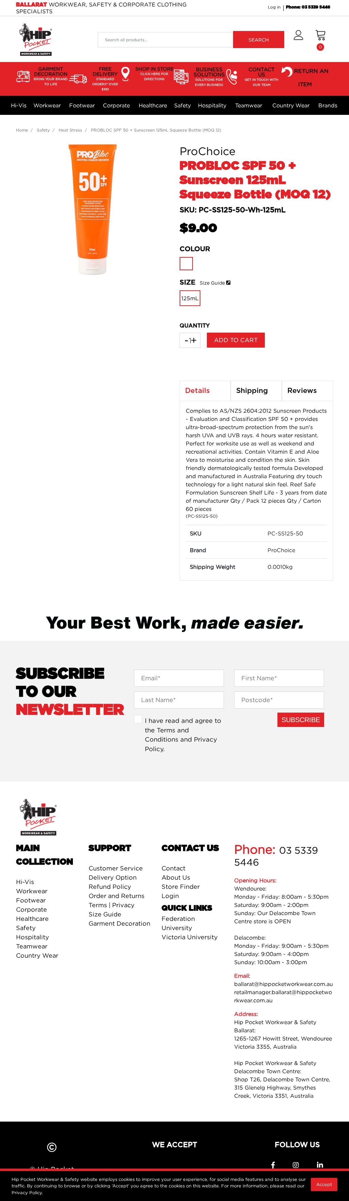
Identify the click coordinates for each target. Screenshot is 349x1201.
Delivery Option (113, 877)
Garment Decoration (119, 923)
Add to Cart (236, 340)
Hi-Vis (19, 105)
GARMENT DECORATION (50, 76)
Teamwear (248, 105)
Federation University (178, 923)
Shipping (252, 390)
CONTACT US (261, 76)
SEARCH (258, 39)
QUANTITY (195, 326)
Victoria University (190, 937)
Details (197, 390)
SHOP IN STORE (154, 73)
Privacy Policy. (27, 1192)
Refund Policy (110, 886)
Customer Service (116, 868)
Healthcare (153, 105)
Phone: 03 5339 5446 (308, 7)
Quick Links (187, 908)
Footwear (82, 105)
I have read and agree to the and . (183, 734)
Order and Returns (117, 896)
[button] (298, 39)
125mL (190, 298)
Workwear (47, 105)
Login (170, 896)
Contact (173, 868)
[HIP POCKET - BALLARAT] (35, 39)
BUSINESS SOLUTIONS (209, 76)
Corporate (116, 105)
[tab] (205, 391)
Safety (182, 105)
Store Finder (181, 886)
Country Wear (290, 105)
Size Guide (212, 282)
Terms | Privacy (112, 905)
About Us (176, 877)
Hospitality (212, 105)
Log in (274, 7)
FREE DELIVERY (105, 78)
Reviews (302, 390)
